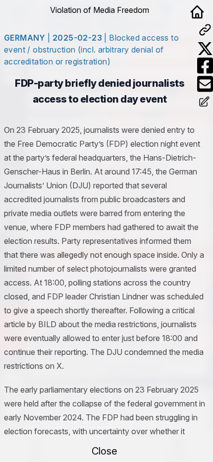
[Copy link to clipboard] (205, 30)
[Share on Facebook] (205, 66)
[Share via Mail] (205, 84)
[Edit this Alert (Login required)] (205, 103)
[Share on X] (205, 49)
